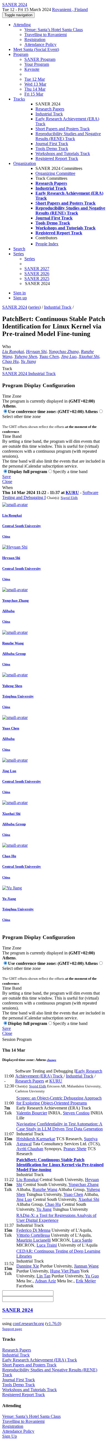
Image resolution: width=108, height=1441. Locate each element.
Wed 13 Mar (35, 84)
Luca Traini (47, 1245)
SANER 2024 (14, 307)
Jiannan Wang (86, 1266)
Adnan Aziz (45, 1281)
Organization (24, 163)
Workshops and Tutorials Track (62, 153)
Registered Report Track (56, 158)
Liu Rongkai (13, 351)
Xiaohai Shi (89, 356)
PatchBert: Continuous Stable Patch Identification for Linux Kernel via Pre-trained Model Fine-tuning (60, 1164)
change (51, 1060)
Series (29, 258)
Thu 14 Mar (34, 89)
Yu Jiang (28, 361)
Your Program (36, 64)
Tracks (19, 99)
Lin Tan (43, 1276)
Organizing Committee (55, 173)
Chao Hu (10, 361)
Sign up (20, 297)
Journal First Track (51, 143)
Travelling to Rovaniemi (45, 34)
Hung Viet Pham (64, 1271)
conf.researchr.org (28, 1323)
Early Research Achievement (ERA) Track (58, 1073)
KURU (72, 492)
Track (7, 368)
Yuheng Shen (25, 356)
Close (7, 481)
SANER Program (39, 59)
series (34, 307)
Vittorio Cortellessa (33, 1235)
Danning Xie (27, 1266)
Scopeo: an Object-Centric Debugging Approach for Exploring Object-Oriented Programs (59, 1100)
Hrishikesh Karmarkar (35, 1138)
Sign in (19, 293)
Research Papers (49, 109)
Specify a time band (70, 471)
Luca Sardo (82, 1240)
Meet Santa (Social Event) (36, 49)
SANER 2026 (36, 273)
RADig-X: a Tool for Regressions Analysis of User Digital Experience (56, 1218)
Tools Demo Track (51, 148)
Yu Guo (92, 1276)
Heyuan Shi (36, 351)
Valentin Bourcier (31, 1113)
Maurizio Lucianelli (33, 1240)
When (7, 487)
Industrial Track (49, 114)
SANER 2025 (36, 278)
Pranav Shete (74, 1148)
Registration (34, 39)
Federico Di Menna (33, 1230)
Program (20, 54)
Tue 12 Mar (34, 79)
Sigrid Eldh (69, 498)
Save (6, 476)
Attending (22, 24)
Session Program (17, 1039)
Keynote (31, 69)
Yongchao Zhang (64, 351)
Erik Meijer (86, 1281)
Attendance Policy (40, 44)
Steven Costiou (76, 1113)
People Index (46, 243)
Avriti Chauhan (29, 1148)
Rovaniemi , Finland (70, 9)
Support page (12, 1329)
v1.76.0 (53, 1323)
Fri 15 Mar (33, 94)
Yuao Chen (49, 356)
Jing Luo (68, 356)
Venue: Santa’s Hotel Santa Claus (53, 29)
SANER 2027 (36, 268)
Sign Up (9, 1436)
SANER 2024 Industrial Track (29, 373)
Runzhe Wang (44, 1189)
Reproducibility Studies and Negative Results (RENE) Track (68, 136)
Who (6, 346)
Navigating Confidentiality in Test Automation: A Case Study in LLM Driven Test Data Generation (59, 1126)
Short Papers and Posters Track (62, 128)
